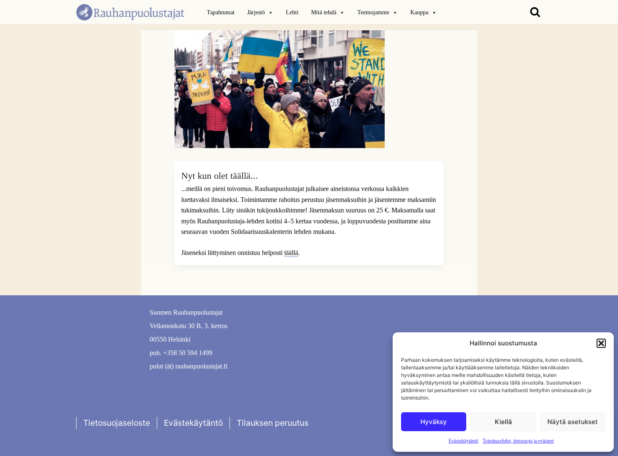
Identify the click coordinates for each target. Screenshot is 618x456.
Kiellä (503, 422)
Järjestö (256, 12)
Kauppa (419, 12)
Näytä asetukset (572, 422)
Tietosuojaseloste (116, 423)
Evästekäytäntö (463, 441)
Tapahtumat (221, 12)
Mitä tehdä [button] (323, 12)
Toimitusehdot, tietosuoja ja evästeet (518, 441)
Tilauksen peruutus (273, 423)
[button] (601, 343)
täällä (291, 252)
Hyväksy (433, 422)
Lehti (292, 12)
